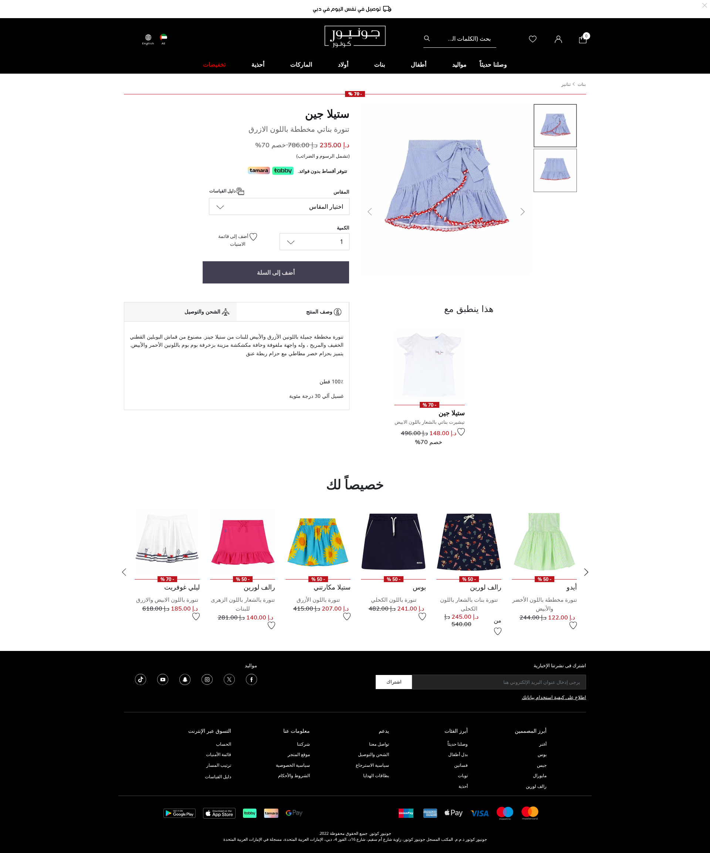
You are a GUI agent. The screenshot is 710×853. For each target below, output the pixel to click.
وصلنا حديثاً (457, 744)
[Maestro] (505, 812)
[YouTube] (162, 679)
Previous (123, 572)
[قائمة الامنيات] (461, 432)
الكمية (343, 227)
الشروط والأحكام (294, 775)
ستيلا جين (327, 114)
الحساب (223, 744)
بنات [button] (379, 64)
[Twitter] (229, 679)
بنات (582, 84)
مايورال (540, 775)
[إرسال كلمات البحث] (426, 38)
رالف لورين (536, 786)
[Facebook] (251, 679)
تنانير (566, 84)
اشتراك (394, 681)
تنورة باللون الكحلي (393, 599)
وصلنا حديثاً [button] (493, 64)
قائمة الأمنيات (218, 754)
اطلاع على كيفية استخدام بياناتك (554, 697)
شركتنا (303, 744)
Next (586, 572)
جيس (542, 765)
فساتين (461, 765)
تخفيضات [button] (214, 64)
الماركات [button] (301, 64)
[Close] (704, 4)
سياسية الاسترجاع (372, 765)
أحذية (463, 786)
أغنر (543, 744)
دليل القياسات (223, 191)
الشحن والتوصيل (373, 754)
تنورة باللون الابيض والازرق (167, 599)
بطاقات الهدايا (376, 775)
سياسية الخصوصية (293, 765)
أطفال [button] (418, 64)
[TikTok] (140, 679)
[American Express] (430, 812)
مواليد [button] (459, 64)
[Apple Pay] (453, 812)
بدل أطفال (458, 754)
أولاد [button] (343, 64)
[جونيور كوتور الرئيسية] (355, 36)
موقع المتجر (299, 754)
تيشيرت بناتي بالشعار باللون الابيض (430, 422)
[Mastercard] (530, 812)
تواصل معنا (378, 744)
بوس (542, 754)
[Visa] (479, 813)
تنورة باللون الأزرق (318, 599)
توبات (463, 775)
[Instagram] (207, 679)
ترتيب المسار (218, 765)
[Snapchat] (184, 679)
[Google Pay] (294, 812)
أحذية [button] (257, 64)
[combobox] (459, 38)
